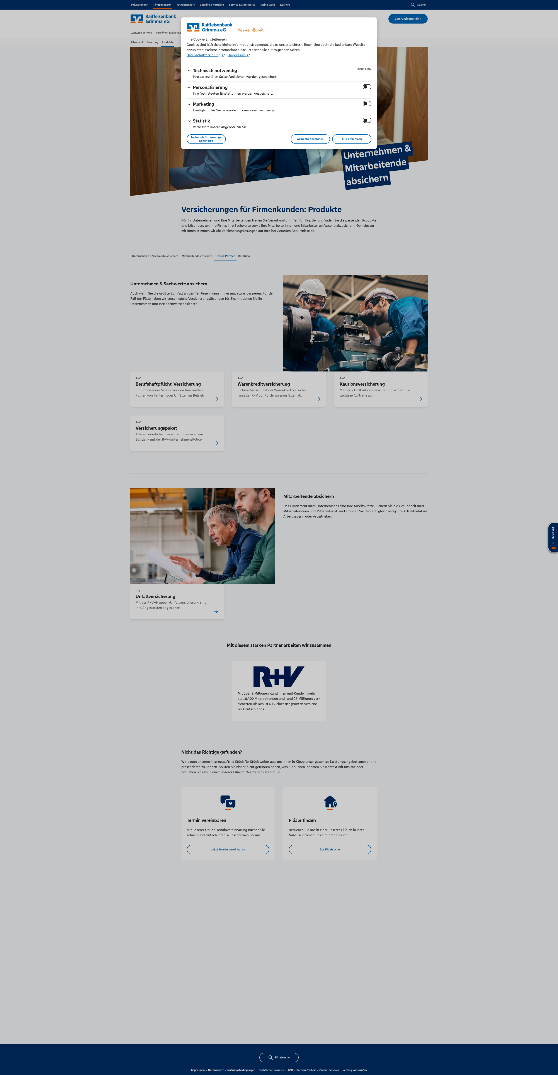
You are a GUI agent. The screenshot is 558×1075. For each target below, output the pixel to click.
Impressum (237, 55)
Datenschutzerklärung (204, 55)
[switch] (367, 86)
